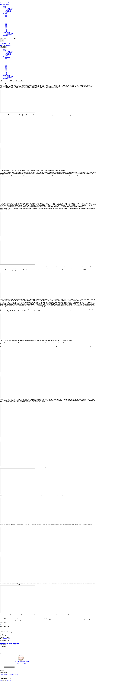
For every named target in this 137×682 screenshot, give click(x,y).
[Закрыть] (2, 40)
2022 (6, 29)
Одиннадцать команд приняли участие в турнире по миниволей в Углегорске (17, 650)
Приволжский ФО (8, 9)
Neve (1, 680)
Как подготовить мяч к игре (21, 663)
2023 (6, 30)
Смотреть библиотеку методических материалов (9, 674)
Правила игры (5, 35)
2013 (6, 20)
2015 (6, 22)
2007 (6, 15)
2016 (6, 23)
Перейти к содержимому (4, 0)
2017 (6, 24)
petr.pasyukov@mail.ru (7, 638)
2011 (6, 61)
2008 (6, 16)
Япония (6, 12)
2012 (6, 62)
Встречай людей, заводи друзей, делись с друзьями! (9, 643)
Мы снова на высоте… (7, 651)
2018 (6, 25)
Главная (4, 6)
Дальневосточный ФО (9, 8)
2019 (6, 26)
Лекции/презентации (9, 33)
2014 (6, 21)
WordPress (9, 680)
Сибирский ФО (8, 10)
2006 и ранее (7, 14)
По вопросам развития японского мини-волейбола (21, 661)
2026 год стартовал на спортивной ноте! (10, 648)
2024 (6, 31)
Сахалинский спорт (8, 34)
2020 (6, 27)
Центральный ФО (8, 11)
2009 (6, 17)
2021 (6, 28)
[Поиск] (0, 37)
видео (5, 670)
